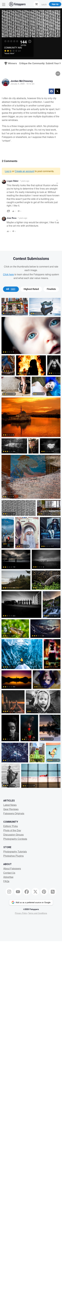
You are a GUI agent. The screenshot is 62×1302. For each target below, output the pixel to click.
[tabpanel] (31, 543)
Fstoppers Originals (13, 813)
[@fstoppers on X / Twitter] (35, 891)
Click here (8, 274)
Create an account (24, 171)
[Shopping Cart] (36, 4)
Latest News (10, 805)
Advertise (8, 877)
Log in (8, 171)
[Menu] (4, 4)
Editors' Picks (10, 826)
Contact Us (9, 872)
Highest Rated (31, 289)
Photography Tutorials (15, 851)
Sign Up (55, 4)
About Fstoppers (12, 868)
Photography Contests (15, 839)
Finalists (51, 289)
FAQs (6, 881)
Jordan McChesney (22, 81)
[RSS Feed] (53, 891)
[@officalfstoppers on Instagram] (9, 891)
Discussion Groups (13, 834)
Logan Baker (13, 181)
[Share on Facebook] (51, 91)
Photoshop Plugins (13, 855)
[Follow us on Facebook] (26, 891)
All (10, 289)
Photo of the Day (12, 830)
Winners (11, 63)
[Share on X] (57, 91)
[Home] (17, 4)
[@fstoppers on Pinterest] (44, 891)
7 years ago (24, 181)
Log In (44, 4)
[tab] (11, 289)
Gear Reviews (11, 809)
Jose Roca (11, 218)
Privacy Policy (21, 913)
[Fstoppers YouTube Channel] (18, 891)
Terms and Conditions (37, 913)
